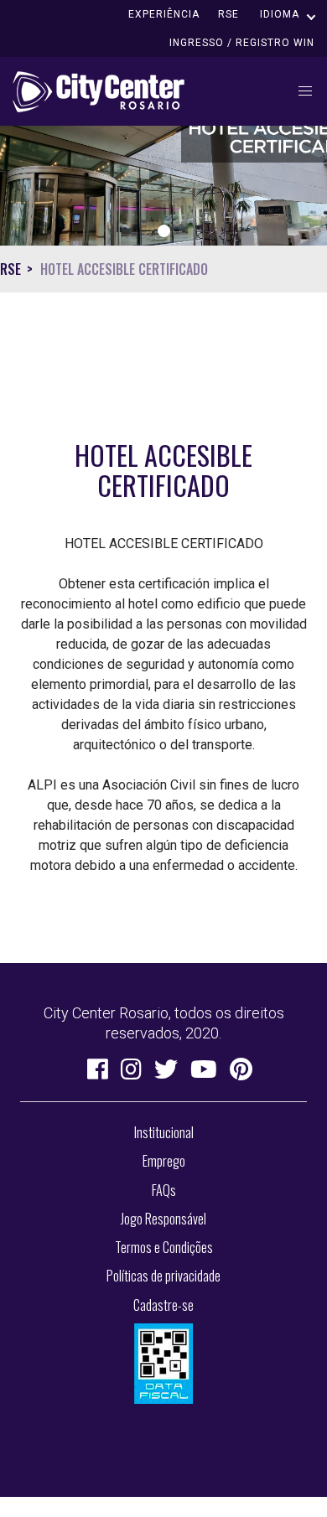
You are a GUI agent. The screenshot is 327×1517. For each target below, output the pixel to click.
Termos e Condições (164, 1247)
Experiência (164, 14)
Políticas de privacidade (163, 1276)
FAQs (164, 1190)
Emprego (164, 1161)
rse (10, 269)
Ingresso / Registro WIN (241, 43)
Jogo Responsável (163, 1219)
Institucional (164, 1132)
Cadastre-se (163, 1305)
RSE (228, 14)
